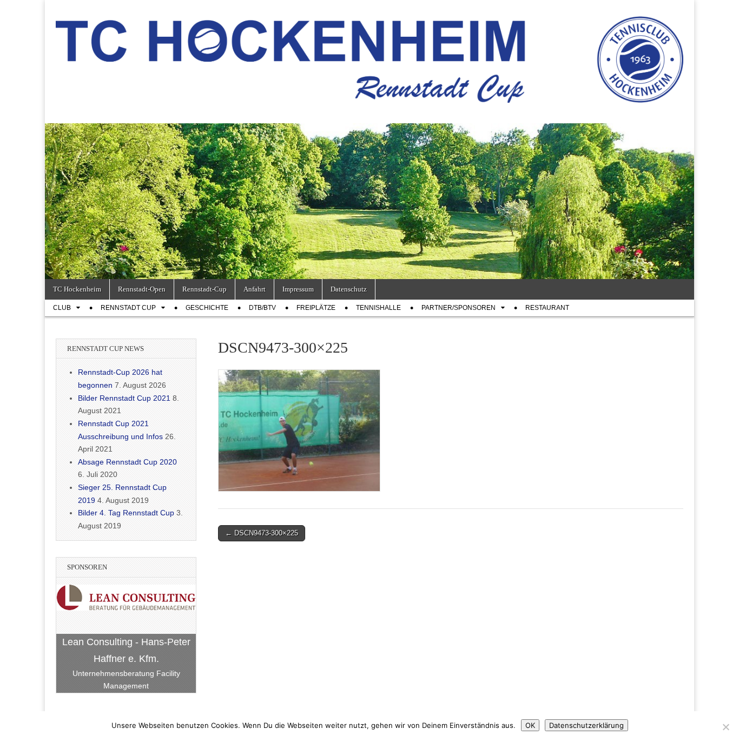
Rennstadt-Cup (204, 289)
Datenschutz (349, 289)
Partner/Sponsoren (458, 308)
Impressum (298, 289)
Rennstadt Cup (128, 308)
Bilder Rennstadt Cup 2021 (124, 398)
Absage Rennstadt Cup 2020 (127, 462)
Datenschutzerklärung (586, 725)
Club (62, 308)
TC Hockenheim (77, 289)
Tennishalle (378, 308)
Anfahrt (254, 289)
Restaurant (547, 308)
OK (530, 725)
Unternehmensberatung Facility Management (126, 680)
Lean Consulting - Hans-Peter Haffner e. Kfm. (126, 650)
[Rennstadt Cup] (369, 53)
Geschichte (207, 308)
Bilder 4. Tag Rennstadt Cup (126, 512)
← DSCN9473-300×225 (261, 533)
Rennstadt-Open (142, 289)
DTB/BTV (262, 308)
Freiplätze (315, 308)
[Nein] (725, 726)
